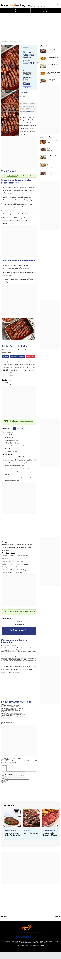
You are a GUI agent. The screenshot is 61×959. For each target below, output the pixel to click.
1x (15, 428)
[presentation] (4, 826)
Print (27, 83)
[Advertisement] (30, 25)
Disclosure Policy (29, 941)
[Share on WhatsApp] (37, 63)
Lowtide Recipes (48, 941)
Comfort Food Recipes (8, 96)
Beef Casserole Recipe (22, 92)
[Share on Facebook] (28, 63)
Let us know (16, 633)
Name (2, 778)
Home (2, 41)
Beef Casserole (11, 92)
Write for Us (42, 942)
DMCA (17, 942)
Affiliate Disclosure (26, 942)
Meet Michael (6, 941)
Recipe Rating (4, 763)
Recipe (6, 41)
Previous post (5, 916)
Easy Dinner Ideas (20, 96)
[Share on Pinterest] (34, 63)
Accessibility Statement (18, 941)
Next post (56, 916)
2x (18, 428)
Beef (3, 92)
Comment (3, 765)
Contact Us (35, 942)
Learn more (30, 111)
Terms (56, 941)
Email (2, 780)
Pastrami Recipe (22, 176)
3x (22, 428)
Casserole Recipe (6, 120)
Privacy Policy (39, 941)
